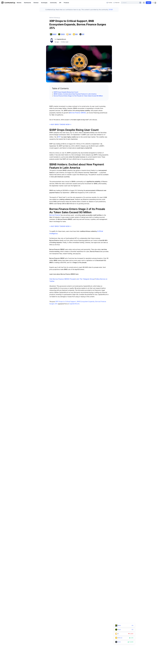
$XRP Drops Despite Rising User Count (66, 92)
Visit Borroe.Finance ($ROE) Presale (62, 279)
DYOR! (111, 9)
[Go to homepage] (8, 2)
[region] (61, 2)
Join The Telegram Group (85, 279)
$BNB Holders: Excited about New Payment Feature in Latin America (75, 94)
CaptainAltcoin (61, 39)
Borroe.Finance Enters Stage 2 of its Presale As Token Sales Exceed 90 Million (78, 96)
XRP (59, 137)
